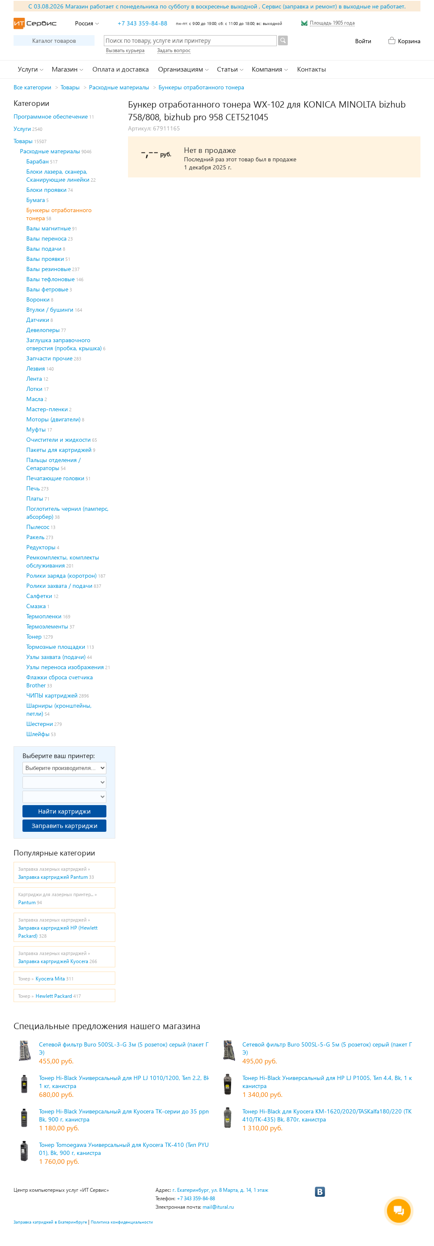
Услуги (22, 129)
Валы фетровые (47, 289)
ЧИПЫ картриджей (52, 695)
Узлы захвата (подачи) (56, 657)
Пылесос (37, 527)
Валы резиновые (48, 269)
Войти (363, 41)
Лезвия (35, 368)
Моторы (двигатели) (53, 419)
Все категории (32, 87)
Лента (34, 378)
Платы (34, 498)
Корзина (409, 41)
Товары (70, 87)
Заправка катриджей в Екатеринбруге (50, 1221)
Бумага (35, 200)
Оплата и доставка (120, 68)
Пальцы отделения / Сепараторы (53, 464)
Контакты (311, 68)
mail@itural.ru (218, 1207)
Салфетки (39, 596)
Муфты (36, 429)
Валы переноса (46, 238)
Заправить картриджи (64, 826)
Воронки (38, 299)
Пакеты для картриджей (59, 450)
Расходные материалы (119, 87)
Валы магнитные (48, 228)
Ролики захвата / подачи (59, 585)
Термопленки (43, 616)
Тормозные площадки (55, 646)
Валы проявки (45, 259)
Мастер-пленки (47, 409)
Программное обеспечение (51, 116)
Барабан (37, 161)
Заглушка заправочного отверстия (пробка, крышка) (64, 344)
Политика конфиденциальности (122, 1221)
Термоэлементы (47, 626)
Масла (34, 399)
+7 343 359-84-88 (142, 23)
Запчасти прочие (49, 358)
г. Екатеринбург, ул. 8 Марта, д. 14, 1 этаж (220, 1190)
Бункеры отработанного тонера (201, 87)
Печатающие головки (55, 478)
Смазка (36, 606)
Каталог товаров (54, 40)
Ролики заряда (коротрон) (61, 575)
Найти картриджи (64, 811)
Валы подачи (43, 248)
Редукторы (41, 547)
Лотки (34, 389)
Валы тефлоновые (50, 279)
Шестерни (39, 724)
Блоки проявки (46, 190)
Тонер (34, 636)
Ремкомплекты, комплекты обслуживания (62, 561)
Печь (33, 488)
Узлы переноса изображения (65, 667)
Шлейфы (38, 734)
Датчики (37, 320)
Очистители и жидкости (58, 439)
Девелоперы (43, 330)
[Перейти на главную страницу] (35, 23)
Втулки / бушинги (49, 309)
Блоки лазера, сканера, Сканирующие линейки (57, 175)
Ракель (35, 537)
